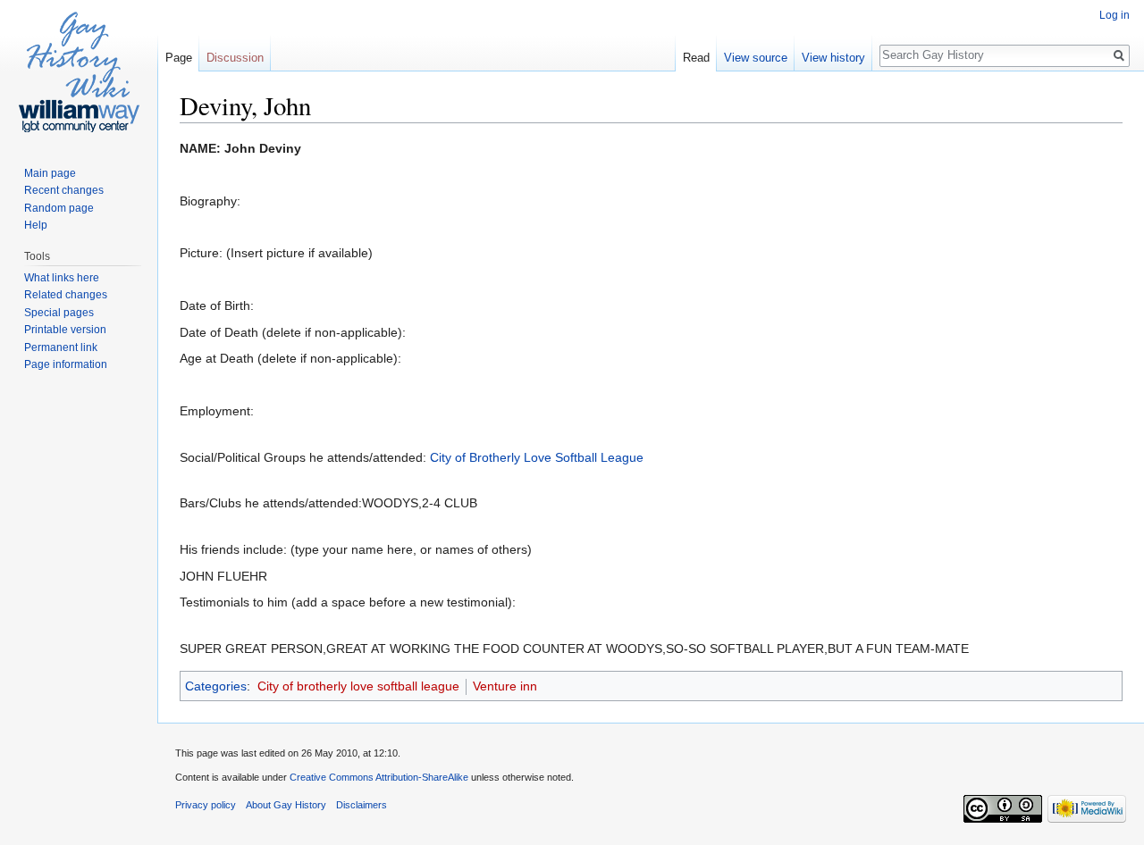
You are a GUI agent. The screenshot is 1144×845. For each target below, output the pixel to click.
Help (35, 225)
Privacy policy (205, 804)
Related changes (65, 295)
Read (696, 57)
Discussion (235, 57)
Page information (65, 364)
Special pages (59, 312)
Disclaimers (361, 804)
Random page (59, 208)
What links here (61, 278)
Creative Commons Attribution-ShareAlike (379, 777)
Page (178, 57)
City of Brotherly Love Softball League (537, 457)
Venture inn (505, 686)
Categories (216, 686)
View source (755, 57)
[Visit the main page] (78, 71)
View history (833, 57)
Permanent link (60, 347)
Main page (50, 173)
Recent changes (64, 190)
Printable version (65, 329)
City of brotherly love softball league (358, 686)
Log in (1114, 15)
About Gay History (286, 804)
